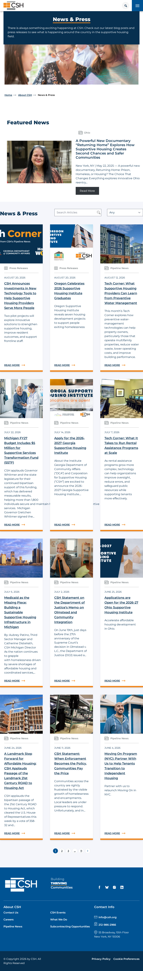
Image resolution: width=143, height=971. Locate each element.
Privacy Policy (101, 959)
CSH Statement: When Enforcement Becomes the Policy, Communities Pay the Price (70, 763)
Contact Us (10, 912)
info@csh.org (107, 917)
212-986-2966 (107, 924)
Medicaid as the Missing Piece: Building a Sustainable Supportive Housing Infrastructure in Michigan (20, 612)
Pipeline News (12, 926)
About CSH (25, 95)
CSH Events (58, 912)
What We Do (58, 919)
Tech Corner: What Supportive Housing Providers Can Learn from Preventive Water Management (120, 293)
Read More (89, 190)
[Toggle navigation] (137, 5)
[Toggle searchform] (125, 5)
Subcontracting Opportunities (70, 926)
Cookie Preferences (126, 959)
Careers (8, 919)
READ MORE (21, 365)
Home (8, 95)
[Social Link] (100, 887)
